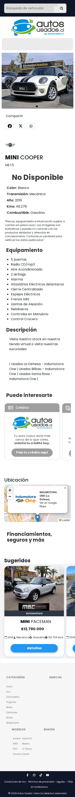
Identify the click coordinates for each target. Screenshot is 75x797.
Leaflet (65, 520)
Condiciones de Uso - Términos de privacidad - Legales (34, 781)
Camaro (15, 754)
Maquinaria (11, 722)
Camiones (11, 712)
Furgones (11, 702)
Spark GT (24, 738)
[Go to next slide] (65, 80)
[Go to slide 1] (37, 106)
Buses (9, 717)
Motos (9, 707)
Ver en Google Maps (48, 504)
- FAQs (69, 781)
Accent (15, 738)
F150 (15, 748)
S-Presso (24, 748)
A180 (15, 743)
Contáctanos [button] (41, 787)
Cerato (24, 754)
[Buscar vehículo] (62, 8)
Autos (9, 686)
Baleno (24, 743)
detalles (34, 648)
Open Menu (56, 8)
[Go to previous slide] (9, 80)
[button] (37, 518)
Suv (8, 691)
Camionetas (11, 696)
